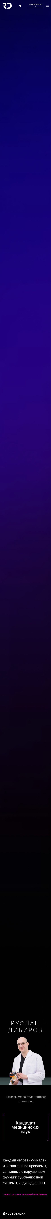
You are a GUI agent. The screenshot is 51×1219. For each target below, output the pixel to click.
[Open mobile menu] (47, 6)
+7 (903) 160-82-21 (35, 5)
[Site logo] (7, 5)
